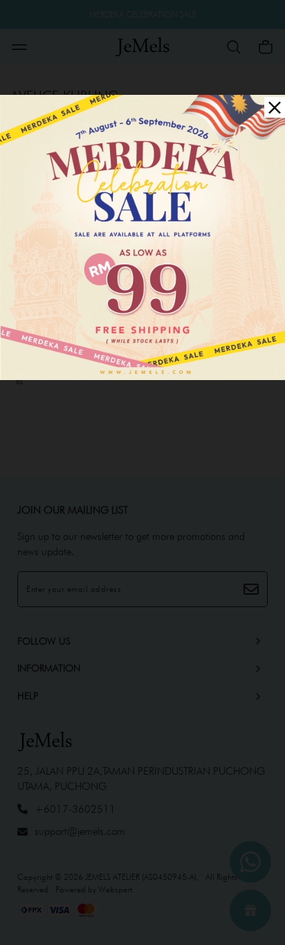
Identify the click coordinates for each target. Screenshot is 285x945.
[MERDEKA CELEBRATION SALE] (142, 235)
